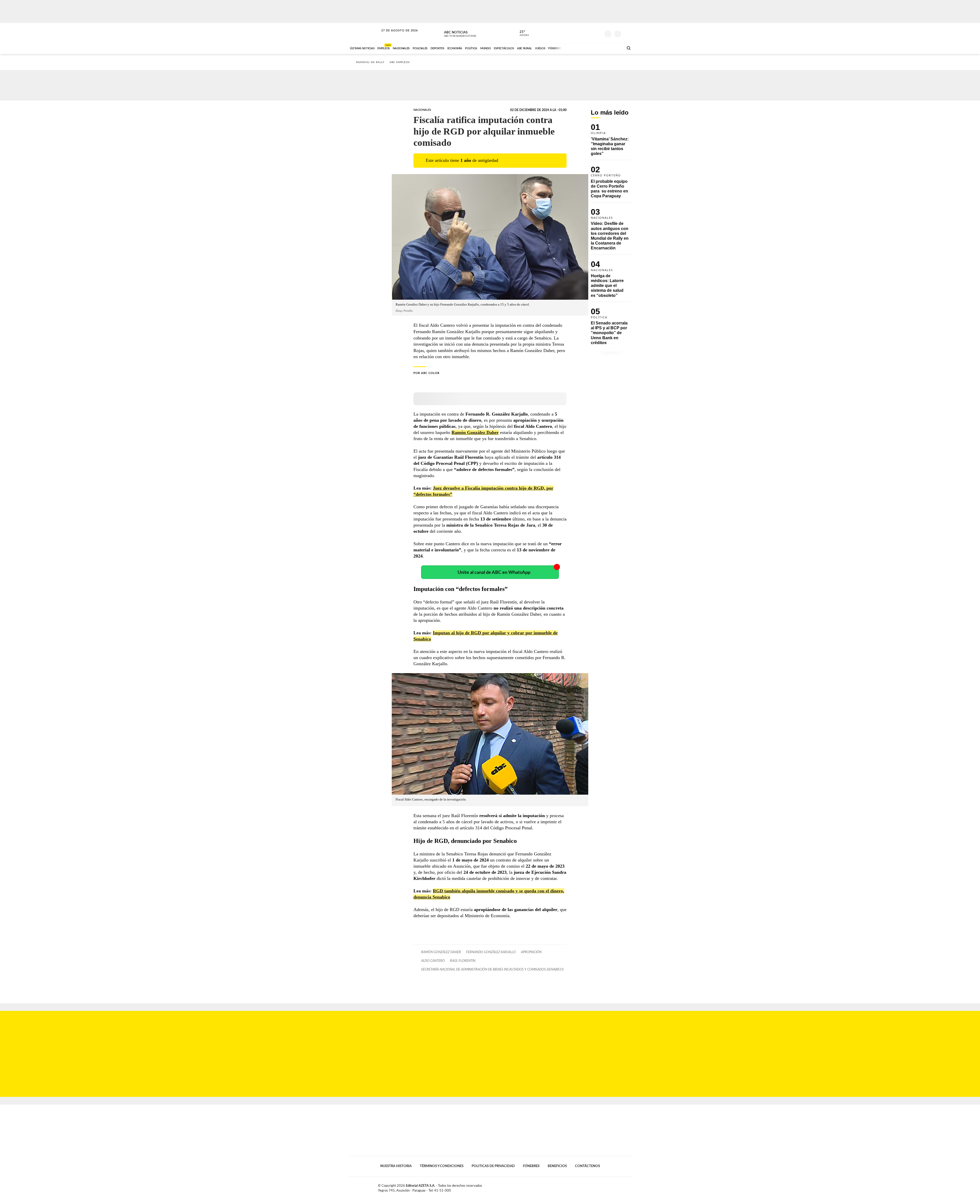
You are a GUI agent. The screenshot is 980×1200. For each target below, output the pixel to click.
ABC (364, 33)
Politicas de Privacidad (493, 1166)
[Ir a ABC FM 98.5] (613, 48)
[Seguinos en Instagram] (597, 33)
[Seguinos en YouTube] (590, 33)
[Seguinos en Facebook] (574, 33)
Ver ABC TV (469, 33)
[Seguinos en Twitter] (582, 33)
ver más (521, 33)
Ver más (611, 142)
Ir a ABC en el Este (395, 35)
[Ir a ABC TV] (579, 48)
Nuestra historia (396, 1166)
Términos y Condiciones (441, 1166)
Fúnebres (531, 1166)
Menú (627, 33)
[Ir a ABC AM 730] (593, 48)
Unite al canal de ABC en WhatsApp (494, 572)
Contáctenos (587, 1166)
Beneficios (557, 1166)
